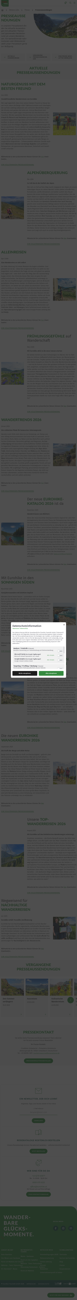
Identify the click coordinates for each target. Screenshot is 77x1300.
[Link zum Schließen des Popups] (64, 625)
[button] (59, 651)
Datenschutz (24, 628)
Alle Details (50, 655)
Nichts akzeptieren (25, 673)
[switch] (60, 651)
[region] (38, 657)
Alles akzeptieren (51, 673)
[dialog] (38, 650)
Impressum (15, 628)
